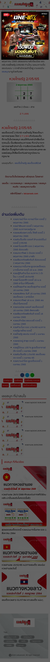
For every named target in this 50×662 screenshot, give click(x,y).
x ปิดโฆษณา (44, 13)
